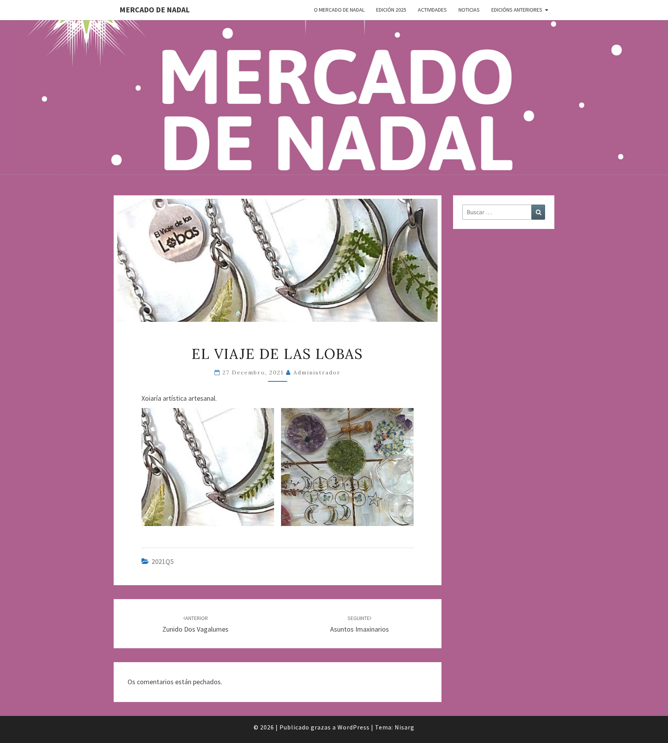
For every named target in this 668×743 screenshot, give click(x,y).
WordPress (353, 727)
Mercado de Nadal (154, 9)
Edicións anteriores (516, 9)
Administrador (317, 372)
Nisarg (404, 727)
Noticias (469, 9)
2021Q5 (163, 561)
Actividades (432, 9)
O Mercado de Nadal (339, 9)
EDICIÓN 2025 (391, 9)
